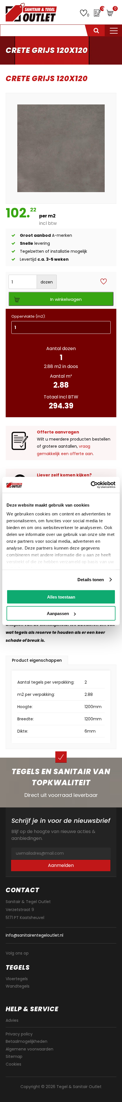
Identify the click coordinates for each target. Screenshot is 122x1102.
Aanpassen (58, 613)
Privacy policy (19, 1034)
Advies (12, 1020)
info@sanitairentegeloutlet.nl (34, 935)
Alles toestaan (61, 596)
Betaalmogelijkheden (26, 1041)
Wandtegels (18, 986)
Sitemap (14, 1056)
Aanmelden (61, 865)
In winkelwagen (66, 299)
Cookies (13, 1064)
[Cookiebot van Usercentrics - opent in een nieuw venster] (90, 485)
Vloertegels (17, 979)
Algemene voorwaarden (29, 1049)
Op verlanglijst (103, 282)
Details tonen (90, 579)
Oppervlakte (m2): (28, 316)
